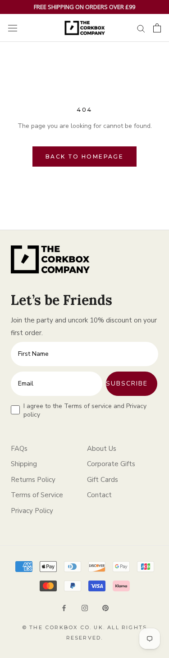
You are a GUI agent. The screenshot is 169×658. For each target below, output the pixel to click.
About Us (101, 448)
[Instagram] (85, 607)
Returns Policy (33, 479)
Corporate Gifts (111, 463)
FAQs (19, 448)
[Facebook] (64, 607)
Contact (99, 494)
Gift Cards (102, 479)
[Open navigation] (12, 28)
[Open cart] (157, 27)
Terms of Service (37, 494)
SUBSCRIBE (127, 383)
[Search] (141, 28)
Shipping (24, 463)
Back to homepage (84, 156)
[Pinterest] (105, 607)
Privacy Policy (32, 510)
